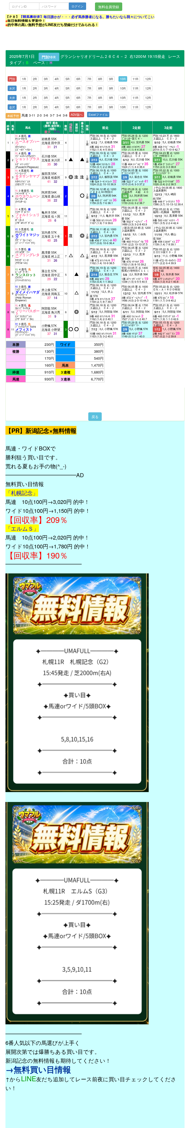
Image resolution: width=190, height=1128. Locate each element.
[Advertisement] (95, 39)
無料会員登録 (108, 6)
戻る (95, 416)
